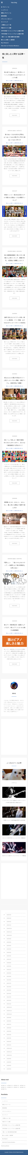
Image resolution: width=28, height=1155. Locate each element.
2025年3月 (9, 918)
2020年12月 (9, 1007)
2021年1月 (9, 1003)
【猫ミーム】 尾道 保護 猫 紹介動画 (10, 36)
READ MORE (14, 115)
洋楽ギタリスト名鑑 (6, 27)
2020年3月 (9, 1038)
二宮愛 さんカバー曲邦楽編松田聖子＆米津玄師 (14, 820)
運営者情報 (4, 16)
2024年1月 (9, 959)
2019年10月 (9, 1055)
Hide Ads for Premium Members (10, 45)
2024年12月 (9, 928)
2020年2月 (9, 1041)
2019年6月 (9, 1065)
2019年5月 (9, 1069)
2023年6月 (9, 962)
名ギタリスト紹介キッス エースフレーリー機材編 (14, 855)
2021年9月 (9, 976)
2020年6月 (9, 1027)
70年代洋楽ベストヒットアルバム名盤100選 (12, 33)
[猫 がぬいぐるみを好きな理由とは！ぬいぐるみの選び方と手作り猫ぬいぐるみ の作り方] (14, 151)
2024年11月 (9, 931)
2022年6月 (9, 973)
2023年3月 (9, 966)
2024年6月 (9, 945)
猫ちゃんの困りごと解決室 (8, 39)
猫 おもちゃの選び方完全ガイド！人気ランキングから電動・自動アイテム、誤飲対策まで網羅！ (14, 380)
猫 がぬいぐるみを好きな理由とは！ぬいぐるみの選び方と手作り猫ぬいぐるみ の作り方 (14, 137)
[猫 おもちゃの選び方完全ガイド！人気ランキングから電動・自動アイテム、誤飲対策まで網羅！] (14, 394)
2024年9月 (9, 938)
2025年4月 (9, 914)
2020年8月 (9, 1021)
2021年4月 (9, 993)
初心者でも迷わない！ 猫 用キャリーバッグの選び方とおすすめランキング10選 (14, 74)
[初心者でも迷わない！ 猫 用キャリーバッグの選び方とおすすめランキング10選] (14, 88)
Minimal (10, 1152)
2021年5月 (9, 990)
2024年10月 (9, 935)
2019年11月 (9, 1051)
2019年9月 (9, 1058)
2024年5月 (9, 949)
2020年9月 (9, 1017)
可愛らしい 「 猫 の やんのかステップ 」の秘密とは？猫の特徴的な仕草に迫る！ (14, 565)
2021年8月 (9, 979)
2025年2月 (9, 921)
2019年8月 (9, 1062)
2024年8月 (9, 942)
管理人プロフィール (6, 13)
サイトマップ (4, 21)
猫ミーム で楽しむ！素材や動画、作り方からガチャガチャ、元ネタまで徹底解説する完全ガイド (14, 442)
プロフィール (5, 7)
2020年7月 (9, 1024)
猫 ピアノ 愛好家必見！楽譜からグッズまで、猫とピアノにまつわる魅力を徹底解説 (14, 627)
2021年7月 (9, 983)
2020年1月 (9, 1045)
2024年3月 (9, 955)
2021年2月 (9, 1000)
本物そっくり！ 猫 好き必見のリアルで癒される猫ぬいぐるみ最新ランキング (14, 197)
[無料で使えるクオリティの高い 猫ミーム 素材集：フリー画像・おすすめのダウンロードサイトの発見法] (14, 333)
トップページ (4, 10)
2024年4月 (9, 952)
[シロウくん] (14, 774)
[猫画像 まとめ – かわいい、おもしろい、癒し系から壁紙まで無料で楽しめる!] (14, 518)
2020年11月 (9, 1010)
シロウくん (14, 782)
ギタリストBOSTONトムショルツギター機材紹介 (14, 838)
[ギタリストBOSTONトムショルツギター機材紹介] (14, 829)
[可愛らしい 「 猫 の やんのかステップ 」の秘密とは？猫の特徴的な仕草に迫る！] (14, 579)
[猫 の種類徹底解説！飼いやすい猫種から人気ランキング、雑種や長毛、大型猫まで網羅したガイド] (14, 271)
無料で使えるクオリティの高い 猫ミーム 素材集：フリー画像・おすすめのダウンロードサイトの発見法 (14, 320)
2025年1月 (9, 925)
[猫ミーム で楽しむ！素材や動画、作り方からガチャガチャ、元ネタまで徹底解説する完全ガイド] (14, 456)
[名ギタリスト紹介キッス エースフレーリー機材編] (14, 847)
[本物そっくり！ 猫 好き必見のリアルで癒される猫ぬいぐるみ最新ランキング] (14, 211)
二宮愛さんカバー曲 (6, 24)
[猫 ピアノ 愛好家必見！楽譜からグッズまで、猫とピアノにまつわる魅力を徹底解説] (14, 641)
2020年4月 (9, 1034)
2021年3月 (9, 997)
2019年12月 (9, 1048)
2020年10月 (9, 1014)
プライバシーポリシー (6, 19)
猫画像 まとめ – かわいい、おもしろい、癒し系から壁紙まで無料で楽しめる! (14, 505)
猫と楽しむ (20, 80)
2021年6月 (9, 986)
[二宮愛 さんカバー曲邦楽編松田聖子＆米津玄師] (14, 812)
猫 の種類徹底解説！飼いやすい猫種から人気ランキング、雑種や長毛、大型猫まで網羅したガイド (14, 257)
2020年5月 (9, 1031)
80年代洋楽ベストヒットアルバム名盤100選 (12, 30)
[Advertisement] (14, 738)
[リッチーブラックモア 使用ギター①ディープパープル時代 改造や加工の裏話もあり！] (14, 792)
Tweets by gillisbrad (5, 1145)
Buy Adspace (5, 42)
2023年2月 (9, 969)
